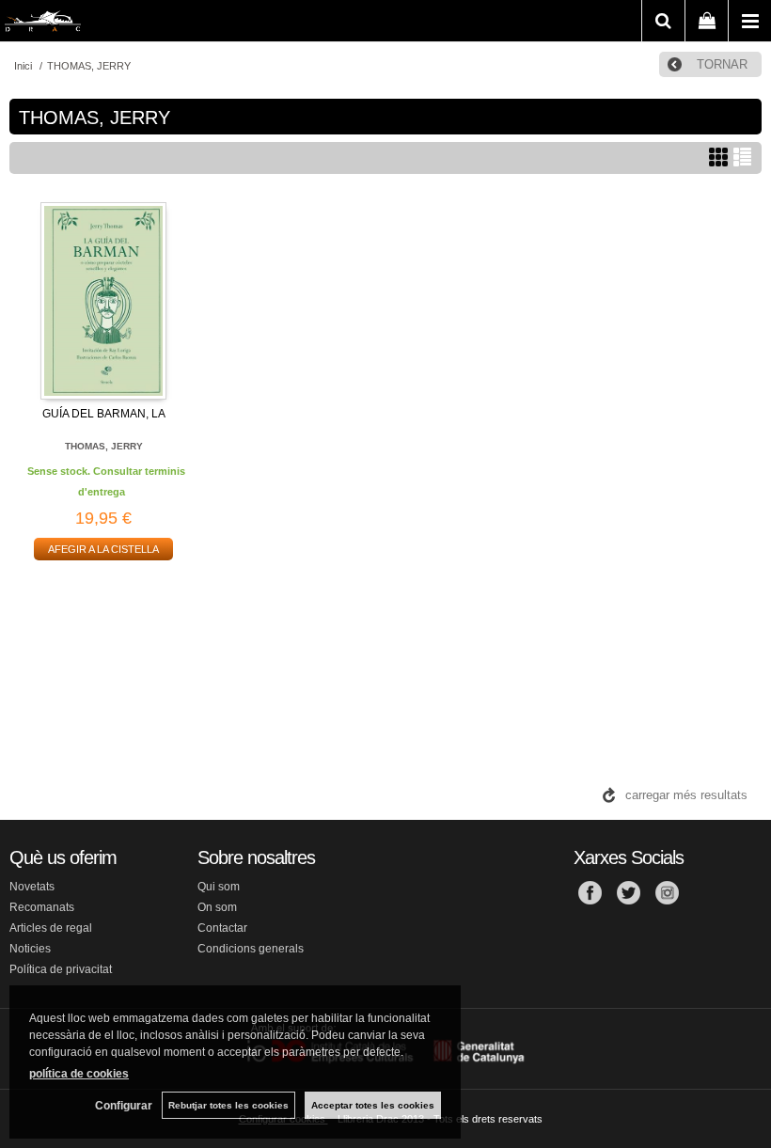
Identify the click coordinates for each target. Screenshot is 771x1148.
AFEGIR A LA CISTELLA (103, 549)
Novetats (32, 886)
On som (217, 907)
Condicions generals (250, 948)
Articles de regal (50, 928)
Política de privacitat (60, 969)
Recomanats (41, 907)
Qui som (218, 886)
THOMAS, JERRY (104, 446)
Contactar (222, 928)
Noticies (30, 948)
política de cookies (79, 1073)
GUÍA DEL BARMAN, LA (103, 413)
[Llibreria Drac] (43, 24)
